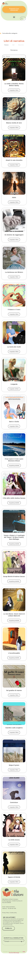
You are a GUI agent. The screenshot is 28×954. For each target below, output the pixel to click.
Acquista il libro (14, 90)
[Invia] (21, 941)
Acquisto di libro (14, 389)
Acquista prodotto (14, 465)
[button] (14, 17)
